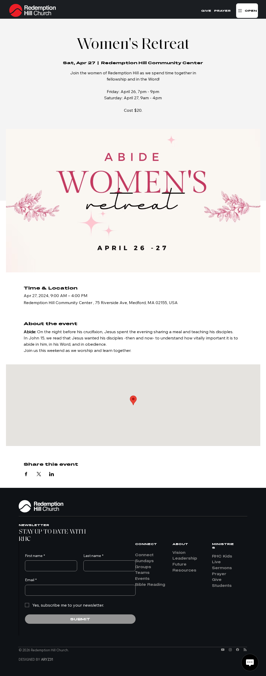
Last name (93, 555)
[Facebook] (238, 650)
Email (31, 579)
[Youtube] (223, 650)
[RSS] (245, 650)
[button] (247, 10)
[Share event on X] (38, 474)
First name (35, 555)
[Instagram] (230, 650)
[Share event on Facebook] (26, 474)
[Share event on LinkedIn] (51, 474)
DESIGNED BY (36, 659)
